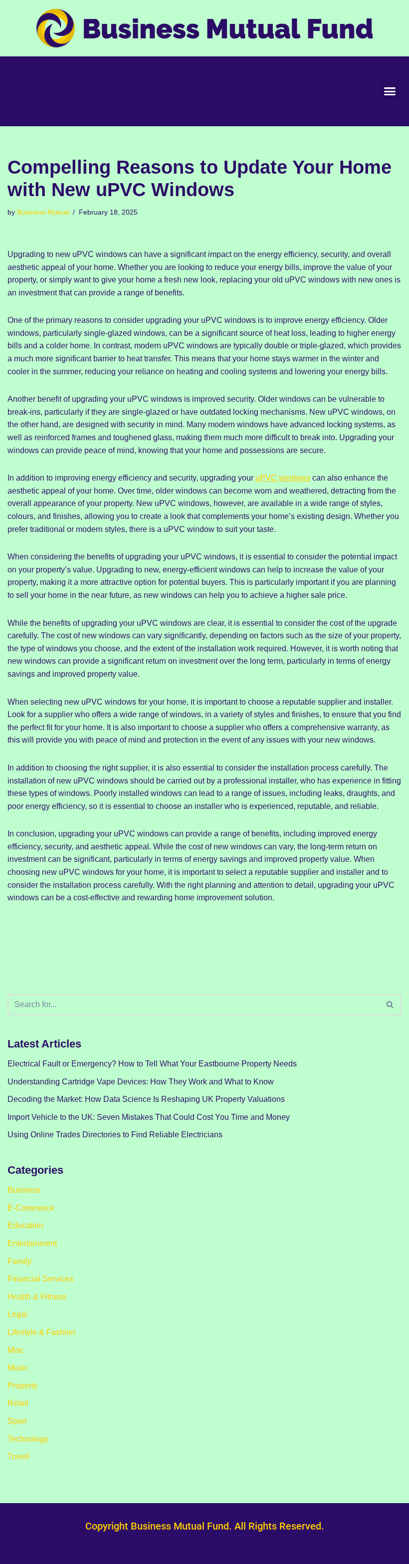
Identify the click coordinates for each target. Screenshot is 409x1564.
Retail (17, 1403)
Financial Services (40, 1279)
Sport (16, 1421)
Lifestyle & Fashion (41, 1332)
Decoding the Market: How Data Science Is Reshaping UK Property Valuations (146, 1099)
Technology (27, 1439)
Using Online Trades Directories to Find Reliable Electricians (114, 1134)
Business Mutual (43, 212)
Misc (15, 1350)
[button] (390, 91)
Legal (17, 1314)
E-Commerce (30, 1208)
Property (22, 1385)
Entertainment (32, 1243)
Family (19, 1261)
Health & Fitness (36, 1297)
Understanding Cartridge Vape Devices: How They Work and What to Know (140, 1081)
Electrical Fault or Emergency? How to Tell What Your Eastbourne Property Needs (152, 1063)
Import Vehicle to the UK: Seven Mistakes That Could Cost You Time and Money (148, 1117)
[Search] (390, 1004)
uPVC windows (282, 478)
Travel (18, 1456)
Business (23, 1190)
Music (17, 1367)
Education (25, 1225)
